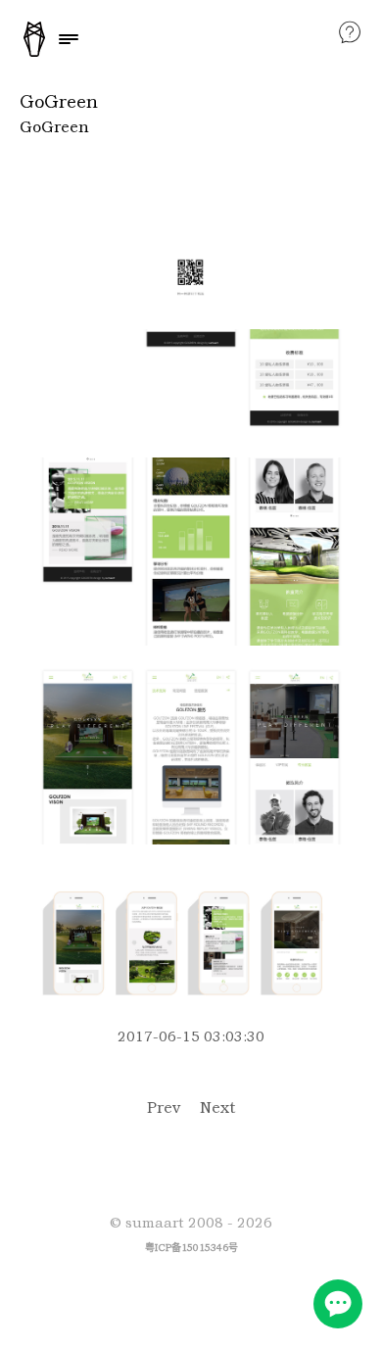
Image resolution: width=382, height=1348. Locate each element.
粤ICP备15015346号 (191, 1247)
